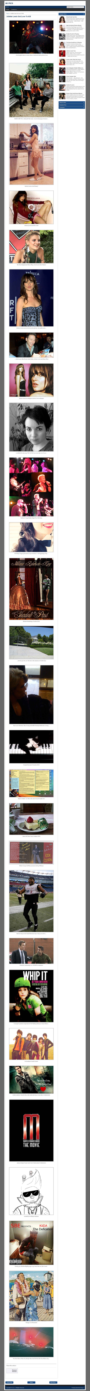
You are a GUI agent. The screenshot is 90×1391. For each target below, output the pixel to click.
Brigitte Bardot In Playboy (72, 34)
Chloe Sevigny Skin (71, 76)
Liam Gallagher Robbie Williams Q (74, 68)
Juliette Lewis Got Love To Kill (18, 16)
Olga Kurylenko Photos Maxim (73, 25)
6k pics (9, 3)
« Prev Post (9, 1382)
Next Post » (53, 1382)
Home (7, 7)
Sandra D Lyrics (70, 85)
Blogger (82, 1387)
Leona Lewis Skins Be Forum (73, 59)
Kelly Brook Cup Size (71, 17)
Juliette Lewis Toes (71, 51)
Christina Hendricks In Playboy (74, 42)
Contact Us (14, 9)
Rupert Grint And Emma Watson (74, 93)
